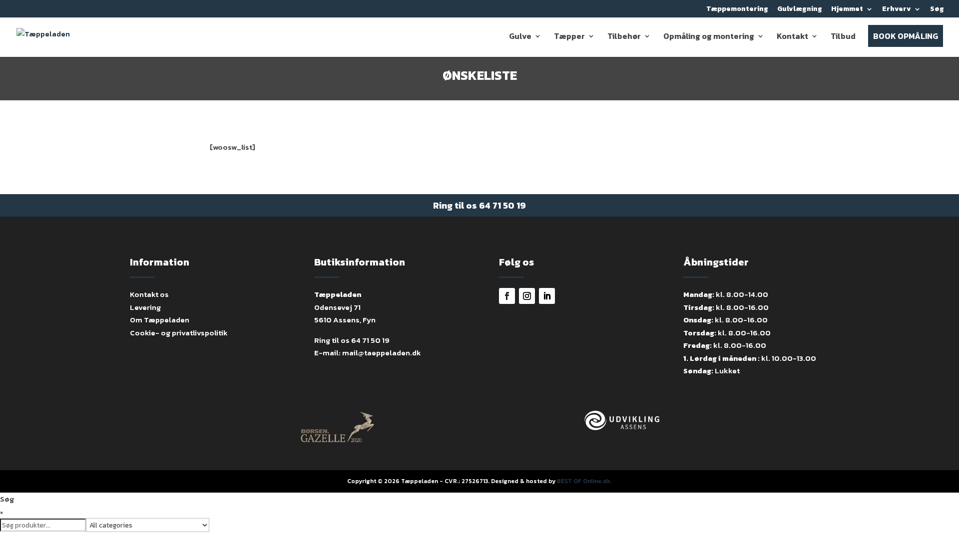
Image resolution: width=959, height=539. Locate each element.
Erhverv (896, 9)
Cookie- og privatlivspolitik (179, 332)
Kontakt (792, 37)
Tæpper (569, 37)
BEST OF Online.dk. (584, 481)
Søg (937, 9)
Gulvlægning (799, 9)
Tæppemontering (737, 9)
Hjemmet (847, 9)
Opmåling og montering (708, 37)
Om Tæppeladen (159, 319)
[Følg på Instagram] (527, 296)
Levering (145, 307)
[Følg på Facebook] (507, 296)
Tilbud (843, 37)
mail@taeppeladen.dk (381, 352)
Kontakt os (149, 294)
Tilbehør (624, 37)
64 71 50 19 (502, 205)
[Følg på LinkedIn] (547, 296)
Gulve (520, 37)
